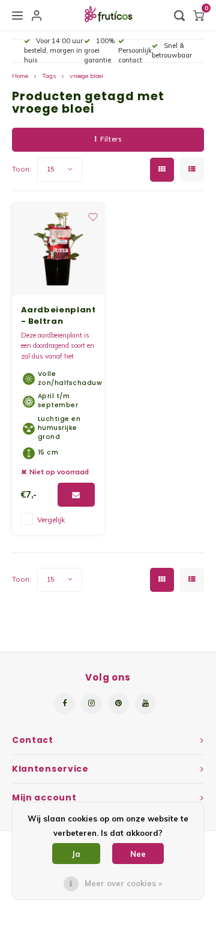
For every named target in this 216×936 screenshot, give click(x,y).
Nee (138, 854)
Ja (76, 854)
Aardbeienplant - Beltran (58, 315)
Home (20, 76)
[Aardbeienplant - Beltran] (58, 249)
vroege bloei (86, 76)
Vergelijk (51, 519)
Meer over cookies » (123, 883)
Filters (110, 139)
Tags (49, 76)
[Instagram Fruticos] (91, 703)
